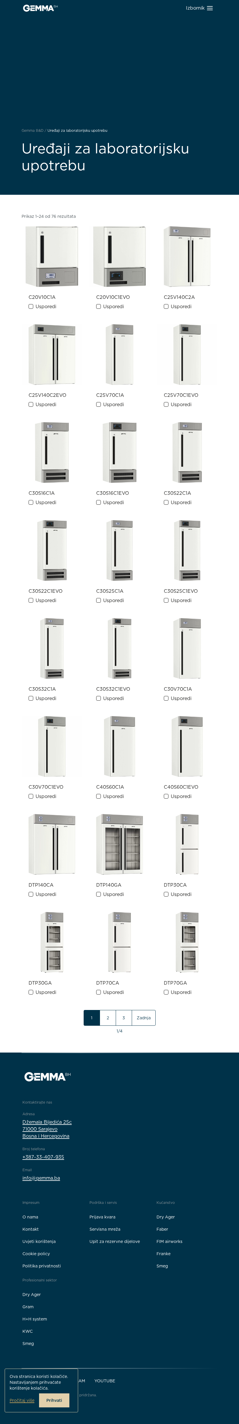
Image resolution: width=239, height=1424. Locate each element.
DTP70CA (107, 983)
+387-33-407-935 (43, 1157)
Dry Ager (166, 1217)
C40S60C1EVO (181, 787)
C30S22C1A (177, 493)
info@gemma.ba (41, 1178)
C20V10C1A (42, 297)
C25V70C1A (110, 395)
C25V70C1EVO (181, 395)
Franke (164, 1253)
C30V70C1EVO (46, 787)
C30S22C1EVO (46, 591)
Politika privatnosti (41, 1266)
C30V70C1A (178, 689)
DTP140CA (41, 885)
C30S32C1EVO (113, 689)
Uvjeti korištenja (39, 1241)
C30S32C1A (42, 689)
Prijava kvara (102, 1217)
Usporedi (46, 306)
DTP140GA (109, 885)
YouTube (104, 1381)
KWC (27, 1331)
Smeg (162, 1266)
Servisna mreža (104, 1229)
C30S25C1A (110, 591)
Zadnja (144, 1018)
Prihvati (54, 1400)
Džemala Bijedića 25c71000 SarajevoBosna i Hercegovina (47, 1129)
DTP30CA (175, 885)
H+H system (34, 1319)
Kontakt (30, 1229)
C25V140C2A (179, 297)
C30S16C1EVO (112, 493)
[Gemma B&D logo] (40, 8)
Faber (162, 1229)
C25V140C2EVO (47, 395)
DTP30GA (40, 983)
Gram (28, 1306)
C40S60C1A (110, 787)
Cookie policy (36, 1253)
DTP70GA (175, 983)
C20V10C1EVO (113, 297)
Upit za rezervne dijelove (114, 1241)
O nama (30, 1217)
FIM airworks (169, 1241)
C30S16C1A (42, 493)
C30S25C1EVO (181, 591)
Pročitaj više (22, 1400)
